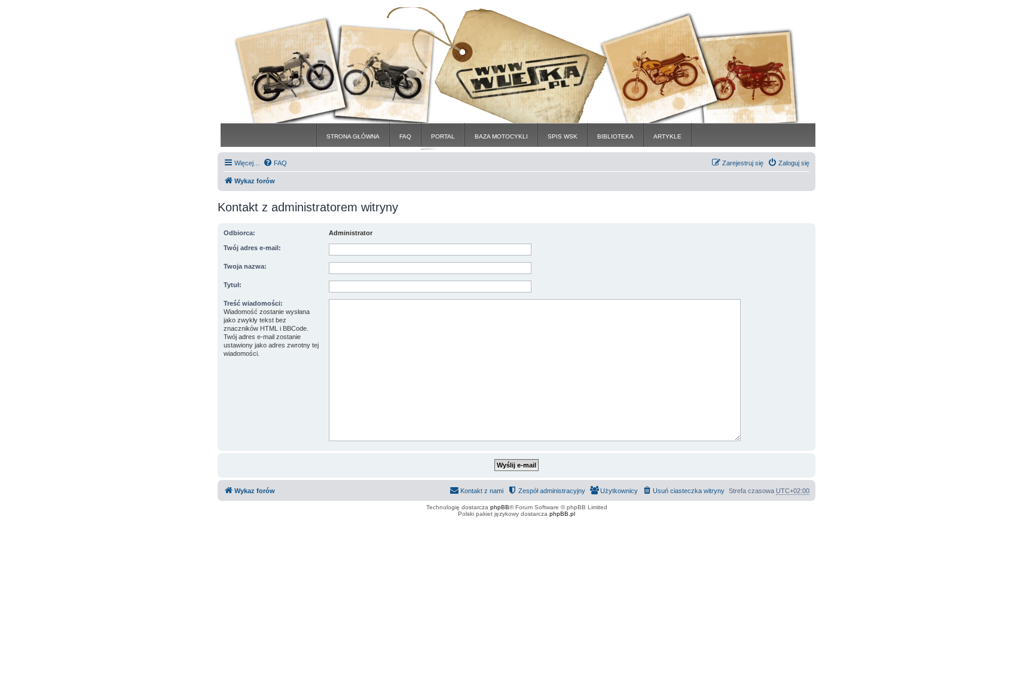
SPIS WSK (562, 136)
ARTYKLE (667, 136)
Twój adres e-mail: (252, 247)
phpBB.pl (562, 513)
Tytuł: (233, 284)
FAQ (405, 136)
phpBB (499, 507)
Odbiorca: (239, 232)
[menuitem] (275, 163)
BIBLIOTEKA (615, 136)
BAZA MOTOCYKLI (501, 136)
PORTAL (443, 136)
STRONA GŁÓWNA (353, 136)
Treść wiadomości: (253, 303)
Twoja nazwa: (245, 266)
